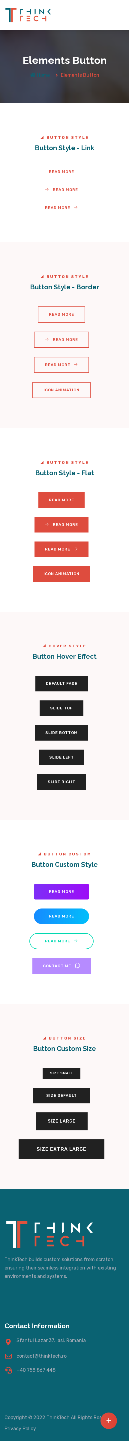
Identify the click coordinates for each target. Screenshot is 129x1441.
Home (43, 75)
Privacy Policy (20, 1428)
